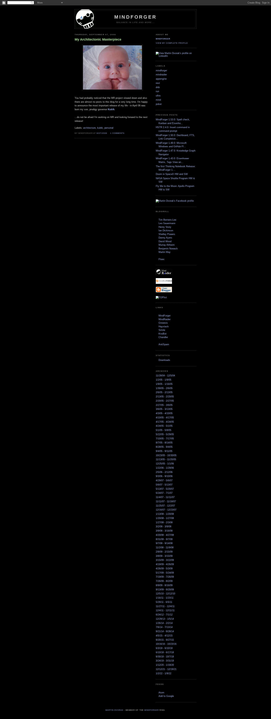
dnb (158, 87)
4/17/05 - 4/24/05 (165, 421)
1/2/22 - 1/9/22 (163, 673)
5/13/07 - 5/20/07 (165, 489)
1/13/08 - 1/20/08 (165, 514)
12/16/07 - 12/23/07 (166, 509)
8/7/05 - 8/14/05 (164, 442)
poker (159, 104)
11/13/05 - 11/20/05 (166, 459)
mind (158, 99)
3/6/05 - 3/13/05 (164, 409)
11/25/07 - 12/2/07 (165, 505)
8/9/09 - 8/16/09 (164, 585)
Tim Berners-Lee (167, 219)
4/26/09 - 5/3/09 (164, 568)
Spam (166, 344)
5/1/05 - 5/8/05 (163, 430)
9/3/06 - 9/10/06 (164, 476)
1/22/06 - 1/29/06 (165, 467)
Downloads (164, 360)
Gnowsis (163, 322)
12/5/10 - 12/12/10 (165, 593)
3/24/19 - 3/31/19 (165, 660)
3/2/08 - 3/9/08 (163, 526)
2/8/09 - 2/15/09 (164, 551)
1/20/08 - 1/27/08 (165, 518)
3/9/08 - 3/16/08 (164, 530)
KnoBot (162, 333)
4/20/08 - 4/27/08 (165, 535)
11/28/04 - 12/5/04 (165, 375)
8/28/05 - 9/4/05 (164, 446)
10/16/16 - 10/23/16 (166, 644)
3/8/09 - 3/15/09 (164, 556)
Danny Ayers (165, 237)
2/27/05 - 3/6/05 (164, 405)
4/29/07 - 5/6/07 (164, 480)
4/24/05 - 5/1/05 (164, 425)
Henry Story (165, 227)
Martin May (165, 252)
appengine (161, 78)
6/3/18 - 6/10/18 (164, 648)
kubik (100, 127)
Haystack (164, 326)
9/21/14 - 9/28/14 (165, 631)
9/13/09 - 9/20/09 (165, 589)
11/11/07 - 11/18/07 (166, 501)
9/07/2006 (102, 133)
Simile (162, 330)
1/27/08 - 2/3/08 (164, 522)
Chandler (163, 337)
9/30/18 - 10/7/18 (165, 656)
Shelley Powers (167, 234)
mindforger (163, 39)
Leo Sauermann (167, 223)
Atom (161, 692)
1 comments (117, 133)
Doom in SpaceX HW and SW (172, 174)
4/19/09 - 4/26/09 (165, 564)
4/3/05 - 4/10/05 (164, 413)
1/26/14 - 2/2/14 (164, 623)
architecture (89, 127)
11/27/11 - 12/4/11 (165, 606)
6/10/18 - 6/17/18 (165, 652)
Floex (161, 259)
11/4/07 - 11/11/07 (165, 497)
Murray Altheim (167, 244)
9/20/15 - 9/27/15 (165, 639)
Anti (161, 344)
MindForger (165, 315)
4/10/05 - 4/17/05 (165, 417)
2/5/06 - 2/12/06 (164, 472)
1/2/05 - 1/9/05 (163, 379)
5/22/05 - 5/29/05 (165, 434)
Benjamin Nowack (168, 248)
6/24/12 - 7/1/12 (164, 614)
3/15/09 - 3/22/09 (165, 560)
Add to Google (166, 696)
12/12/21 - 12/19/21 (166, 669)
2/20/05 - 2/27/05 (165, 400)
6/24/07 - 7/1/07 (164, 493)
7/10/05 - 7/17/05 (165, 438)
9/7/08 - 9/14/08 (164, 543)
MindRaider (165, 319)
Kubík (111, 109)
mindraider (161, 74)
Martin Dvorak (114, 710)
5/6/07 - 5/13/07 (164, 484)
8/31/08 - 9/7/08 (164, 539)
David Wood (165, 241)
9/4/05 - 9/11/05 (164, 451)
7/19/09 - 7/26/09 (165, 576)
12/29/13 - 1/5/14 (165, 618)
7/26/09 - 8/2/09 (164, 581)
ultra (158, 95)
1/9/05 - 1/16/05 (164, 384)
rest (158, 83)
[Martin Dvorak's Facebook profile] (175, 200)
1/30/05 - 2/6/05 (164, 388)
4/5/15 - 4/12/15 (164, 635)
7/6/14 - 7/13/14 (164, 627)
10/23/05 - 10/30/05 (166, 455)
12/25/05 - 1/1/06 (165, 463)
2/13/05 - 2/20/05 (165, 396)
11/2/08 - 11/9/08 (164, 547)
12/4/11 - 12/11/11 (165, 610)
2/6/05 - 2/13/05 (164, 392)
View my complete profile (172, 43)
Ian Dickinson (166, 230)
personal (108, 127)
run (157, 91)
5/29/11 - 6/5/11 (164, 602)
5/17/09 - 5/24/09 (165, 572)
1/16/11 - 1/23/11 (164, 597)
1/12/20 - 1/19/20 (165, 665)
